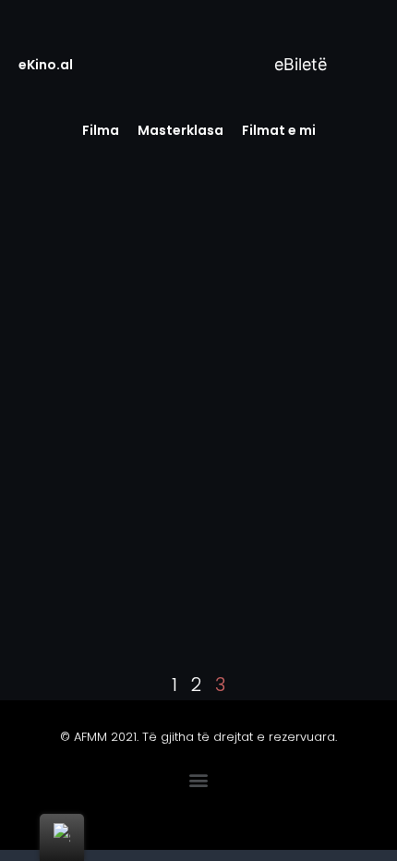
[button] (199, 779)
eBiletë (298, 64)
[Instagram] (228, 813)
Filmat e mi (279, 130)
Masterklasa (180, 130)
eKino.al (45, 64)
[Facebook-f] (111, 813)
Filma (100, 130)
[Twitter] (150, 813)
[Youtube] (189, 813)
